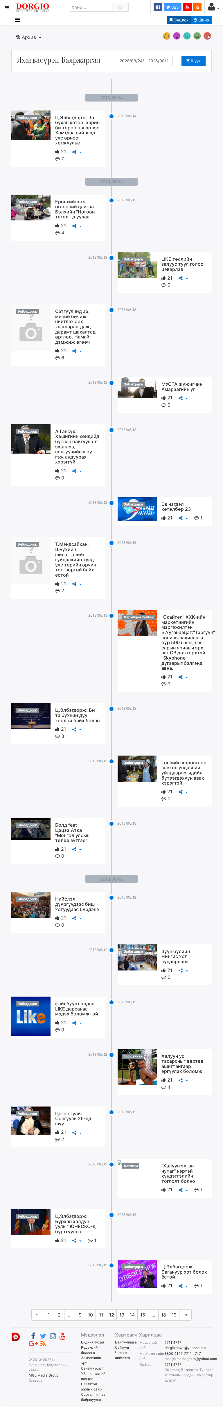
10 (90, 1315)
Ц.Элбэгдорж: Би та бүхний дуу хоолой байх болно (77, 715)
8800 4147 (173, 1353)
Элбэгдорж (27, 117)
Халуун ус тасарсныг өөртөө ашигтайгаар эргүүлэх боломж (182, 1063)
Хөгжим (131, 1166)
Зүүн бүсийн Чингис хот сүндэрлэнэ (175, 956)
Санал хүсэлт (92, 1368)
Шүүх (195, 60)
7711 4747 (173, 1342)
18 (163, 1315)
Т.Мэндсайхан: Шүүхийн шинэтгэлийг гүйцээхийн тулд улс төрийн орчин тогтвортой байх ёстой (75, 559)
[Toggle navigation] (17, 19)
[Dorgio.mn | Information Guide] (15, 1336)
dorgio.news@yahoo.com (185, 1348)
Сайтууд (122, 1347)
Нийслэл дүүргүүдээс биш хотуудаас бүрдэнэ (77, 904)
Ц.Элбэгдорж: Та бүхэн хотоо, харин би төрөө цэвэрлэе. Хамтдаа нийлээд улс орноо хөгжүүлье (78, 130)
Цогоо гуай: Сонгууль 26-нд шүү (73, 1119)
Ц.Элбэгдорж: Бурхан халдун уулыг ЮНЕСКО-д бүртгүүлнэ (75, 1223)
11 (101, 1315)
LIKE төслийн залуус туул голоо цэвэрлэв (182, 264)
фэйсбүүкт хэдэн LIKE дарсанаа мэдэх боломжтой (76, 1009)
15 (142, 1315)
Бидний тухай (92, 1342)
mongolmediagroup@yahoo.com (191, 1359)
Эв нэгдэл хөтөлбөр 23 (176, 506)
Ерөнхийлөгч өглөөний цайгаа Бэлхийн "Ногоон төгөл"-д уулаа (75, 209)
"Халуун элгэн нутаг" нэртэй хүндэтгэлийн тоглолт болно (178, 1173)
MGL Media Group (43, 1375)
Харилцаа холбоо (139, 617)
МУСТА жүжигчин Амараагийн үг (181, 386)
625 (174, 7)
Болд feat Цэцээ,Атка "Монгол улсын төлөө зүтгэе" (72, 832)
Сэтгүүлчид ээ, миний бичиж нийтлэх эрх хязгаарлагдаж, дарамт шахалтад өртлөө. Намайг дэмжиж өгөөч (75, 326)
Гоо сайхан (133, 1056)
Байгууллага (126, 1342)
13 (121, 1315)
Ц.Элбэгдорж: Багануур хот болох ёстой (184, 1272)
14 (132, 1315)
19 (174, 1315)
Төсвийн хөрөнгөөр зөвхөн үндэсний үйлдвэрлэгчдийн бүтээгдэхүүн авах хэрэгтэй (183, 773)
